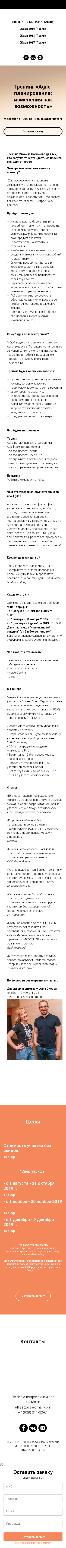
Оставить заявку (33, 1537)
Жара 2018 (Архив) (33, 35)
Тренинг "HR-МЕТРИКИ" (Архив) (33, 22)
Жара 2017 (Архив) (33, 42)
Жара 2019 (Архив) (33, 28)
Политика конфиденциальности (33, 1542)
